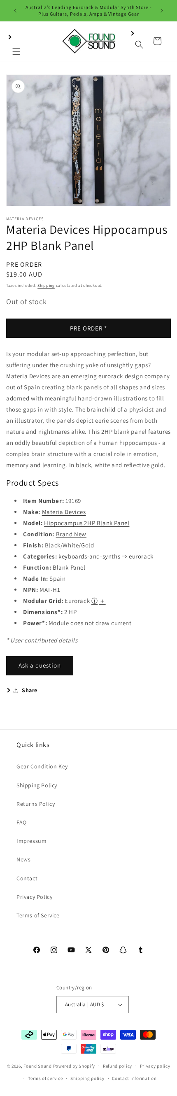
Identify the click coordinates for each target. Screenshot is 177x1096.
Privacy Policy (34, 897)
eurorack (141, 556)
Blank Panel (69, 567)
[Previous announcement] (15, 11)
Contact (26, 878)
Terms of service (45, 1078)
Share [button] (29, 690)
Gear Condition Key (42, 766)
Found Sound (37, 1065)
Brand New (71, 534)
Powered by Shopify (74, 1065)
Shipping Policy (36, 785)
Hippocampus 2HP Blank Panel (86, 523)
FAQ (21, 822)
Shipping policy (87, 1078)
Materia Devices (64, 512)
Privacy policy (155, 1066)
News (23, 859)
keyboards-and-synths (89, 556)
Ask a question (40, 665)
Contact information (134, 1078)
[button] (16, 41)
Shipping (46, 285)
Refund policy (117, 1066)
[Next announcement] (162, 11)
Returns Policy (35, 803)
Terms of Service (38, 915)
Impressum (31, 841)
